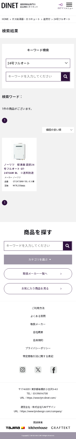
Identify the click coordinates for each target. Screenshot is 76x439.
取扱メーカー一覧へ (35, 273)
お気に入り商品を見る (35, 288)
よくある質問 (38, 316)
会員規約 (38, 340)
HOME (5, 19)
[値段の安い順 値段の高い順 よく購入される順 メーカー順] (58, 130)
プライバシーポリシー (38, 348)
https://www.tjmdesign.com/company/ (41, 411)
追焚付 (46, 19)
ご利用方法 (38, 308)
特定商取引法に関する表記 (38, 356)
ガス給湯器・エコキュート (26, 19)
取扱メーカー (38, 324)
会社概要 (38, 332)
